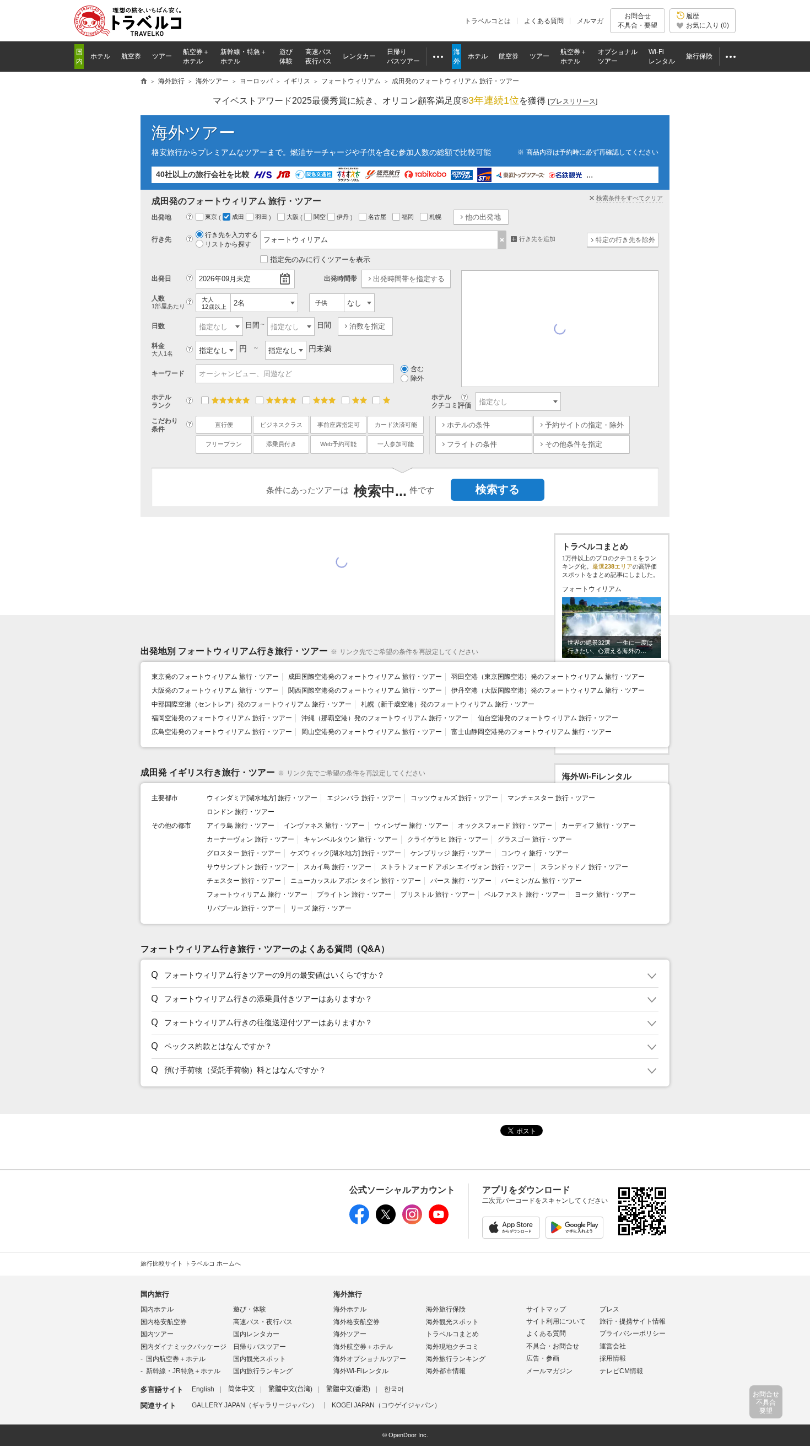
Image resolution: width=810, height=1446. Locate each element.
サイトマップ (546, 1309)
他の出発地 (483, 217)
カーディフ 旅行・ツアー (598, 825)
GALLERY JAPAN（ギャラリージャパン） (255, 1405)
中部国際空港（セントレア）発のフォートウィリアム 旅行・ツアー (252, 704)
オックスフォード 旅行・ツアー (505, 825)
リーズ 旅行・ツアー (321, 908)
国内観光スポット (259, 1359)
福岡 (408, 216)
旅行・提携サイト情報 (633, 1321)
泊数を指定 (367, 326)
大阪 (293, 216)
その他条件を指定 (573, 444)
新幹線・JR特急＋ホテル (183, 1371)
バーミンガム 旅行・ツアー (541, 881)
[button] (403, 976)
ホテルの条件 (468, 425)
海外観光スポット (452, 1322)
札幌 (436, 216)
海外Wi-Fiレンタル (360, 1371)
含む (417, 369)
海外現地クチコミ (452, 1347)
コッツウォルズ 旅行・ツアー (454, 798)
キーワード (168, 373)
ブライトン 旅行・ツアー (354, 894)
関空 (320, 216)
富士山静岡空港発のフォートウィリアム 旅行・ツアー (531, 732)
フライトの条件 (472, 444)
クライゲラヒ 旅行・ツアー (447, 839)
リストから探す (228, 244)
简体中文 (241, 1389)
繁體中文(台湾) (290, 1389)
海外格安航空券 (356, 1322)
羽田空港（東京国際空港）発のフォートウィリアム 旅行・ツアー (548, 677)
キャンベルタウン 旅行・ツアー (351, 839)
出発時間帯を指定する (409, 279)
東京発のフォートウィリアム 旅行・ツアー (215, 677)
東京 (212, 216)
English (203, 1389)
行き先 (161, 239)
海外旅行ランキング (455, 1359)
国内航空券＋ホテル (176, 1359)
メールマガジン (549, 1371)
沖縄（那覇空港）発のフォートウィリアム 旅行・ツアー (384, 718)
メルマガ (590, 21)
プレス (609, 1309)
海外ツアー (193, 133)
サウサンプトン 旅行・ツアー (250, 867)
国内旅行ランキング (263, 1371)
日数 (158, 326)
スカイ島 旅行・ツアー (337, 867)
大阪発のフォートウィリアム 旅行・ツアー (215, 690)
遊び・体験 (249, 1309)
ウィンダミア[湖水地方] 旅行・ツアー (262, 798)
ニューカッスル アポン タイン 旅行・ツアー (355, 881)
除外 (417, 378)
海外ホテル (349, 1309)
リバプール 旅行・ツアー (244, 908)
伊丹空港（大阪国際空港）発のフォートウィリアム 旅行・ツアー (548, 690)
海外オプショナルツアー (369, 1359)
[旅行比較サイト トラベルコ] (144, 81)
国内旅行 (155, 1294)
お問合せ (637, 20)
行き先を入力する (231, 235)
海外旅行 (347, 1294)
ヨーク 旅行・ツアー (605, 894)
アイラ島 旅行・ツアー (240, 825)
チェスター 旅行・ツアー (244, 881)
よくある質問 (544, 21)
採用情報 (613, 1358)
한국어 (394, 1389)
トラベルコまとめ (452, 1334)
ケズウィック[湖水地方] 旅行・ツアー (345, 853)
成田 (239, 216)
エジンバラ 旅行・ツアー (364, 798)
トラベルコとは (488, 21)
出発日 (161, 278)
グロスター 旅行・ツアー (244, 853)
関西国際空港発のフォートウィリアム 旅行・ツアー (365, 690)
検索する (498, 489)
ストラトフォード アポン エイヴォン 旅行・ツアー (456, 867)
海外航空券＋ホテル (363, 1347)
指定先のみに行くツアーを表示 (320, 259)
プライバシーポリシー (633, 1333)
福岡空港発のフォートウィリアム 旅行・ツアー (222, 718)
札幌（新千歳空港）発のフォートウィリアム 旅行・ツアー (447, 704)
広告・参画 (542, 1358)
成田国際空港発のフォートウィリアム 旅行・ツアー (365, 677)
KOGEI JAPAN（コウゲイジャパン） (386, 1405)
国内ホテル (157, 1309)
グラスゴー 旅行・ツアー (535, 839)
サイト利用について (556, 1321)
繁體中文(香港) (348, 1389)
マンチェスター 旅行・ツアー (551, 798)
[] (572, 101)
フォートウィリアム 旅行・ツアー (257, 894)
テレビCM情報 (621, 1371)
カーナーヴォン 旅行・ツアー (250, 839)
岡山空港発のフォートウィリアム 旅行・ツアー (371, 732)
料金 (162, 349)
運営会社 (613, 1346)
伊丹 (343, 216)
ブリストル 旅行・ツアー (438, 894)
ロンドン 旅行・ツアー (240, 812)
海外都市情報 (446, 1371)
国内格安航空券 (164, 1322)
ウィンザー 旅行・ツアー (411, 825)
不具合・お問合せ (552, 1346)
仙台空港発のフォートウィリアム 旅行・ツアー (548, 718)
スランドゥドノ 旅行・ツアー (584, 867)
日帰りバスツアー (259, 1347)
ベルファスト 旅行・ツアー (524, 894)
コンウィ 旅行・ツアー (535, 853)
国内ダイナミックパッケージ (183, 1347)
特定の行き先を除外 (625, 240)
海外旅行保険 (446, 1309)
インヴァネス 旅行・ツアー (324, 825)
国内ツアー (157, 1334)
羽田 (262, 216)
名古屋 (378, 216)
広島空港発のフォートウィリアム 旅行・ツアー (222, 732)
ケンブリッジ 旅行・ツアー (451, 853)
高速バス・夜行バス (263, 1322)
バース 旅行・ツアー (461, 881)
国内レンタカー (256, 1334)
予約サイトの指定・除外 (584, 425)
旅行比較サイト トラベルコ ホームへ (191, 1263)
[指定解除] (502, 240)
